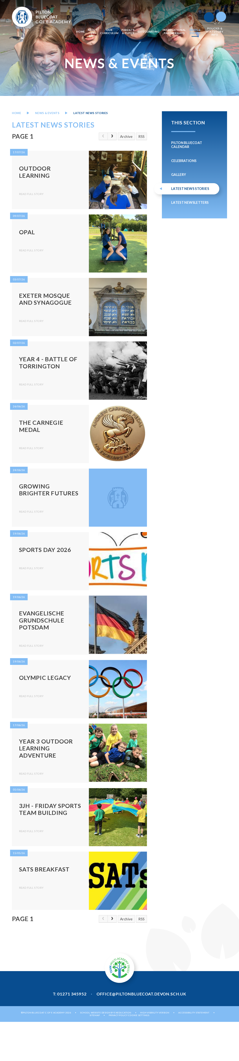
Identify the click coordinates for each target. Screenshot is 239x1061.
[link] (103, 136)
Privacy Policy (118, 1015)
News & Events (47, 113)
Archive (126, 136)
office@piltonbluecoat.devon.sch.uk (141, 994)
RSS (141, 136)
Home (16, 113)
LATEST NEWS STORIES (90, 113)
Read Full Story (31, 194)
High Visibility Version (154, 1012)
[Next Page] (112, 136)
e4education (122, 1012)
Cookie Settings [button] (138, 1015)
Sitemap (95, 1015)
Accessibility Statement (193, 1012)
